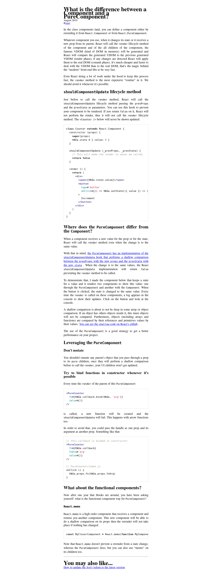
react (67, 23)
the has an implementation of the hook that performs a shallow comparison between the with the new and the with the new (106, 259)
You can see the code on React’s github (108, 324)
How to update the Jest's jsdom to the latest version (94, 567)
